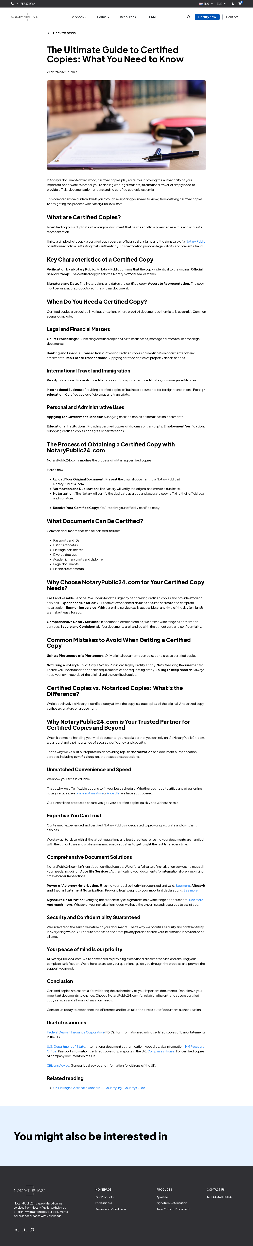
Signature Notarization (172, 1203)
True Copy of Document (174, 1209)
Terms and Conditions (110, 1209)
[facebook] (24, 1229)
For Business (103, 1203)
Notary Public (195, 241)
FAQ (152, 17)
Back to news (64, 32)
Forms (102, 17)
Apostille (162, 1197)
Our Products (104, 1197)
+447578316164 (25, 3)
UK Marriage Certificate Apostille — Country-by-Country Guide (99, 1088)
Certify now (207, 17)
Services (77, 17)
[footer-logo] (29, 1191)
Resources (128, 17)
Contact (232, 17)
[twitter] (16, 1229)
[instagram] (32, 1229)
